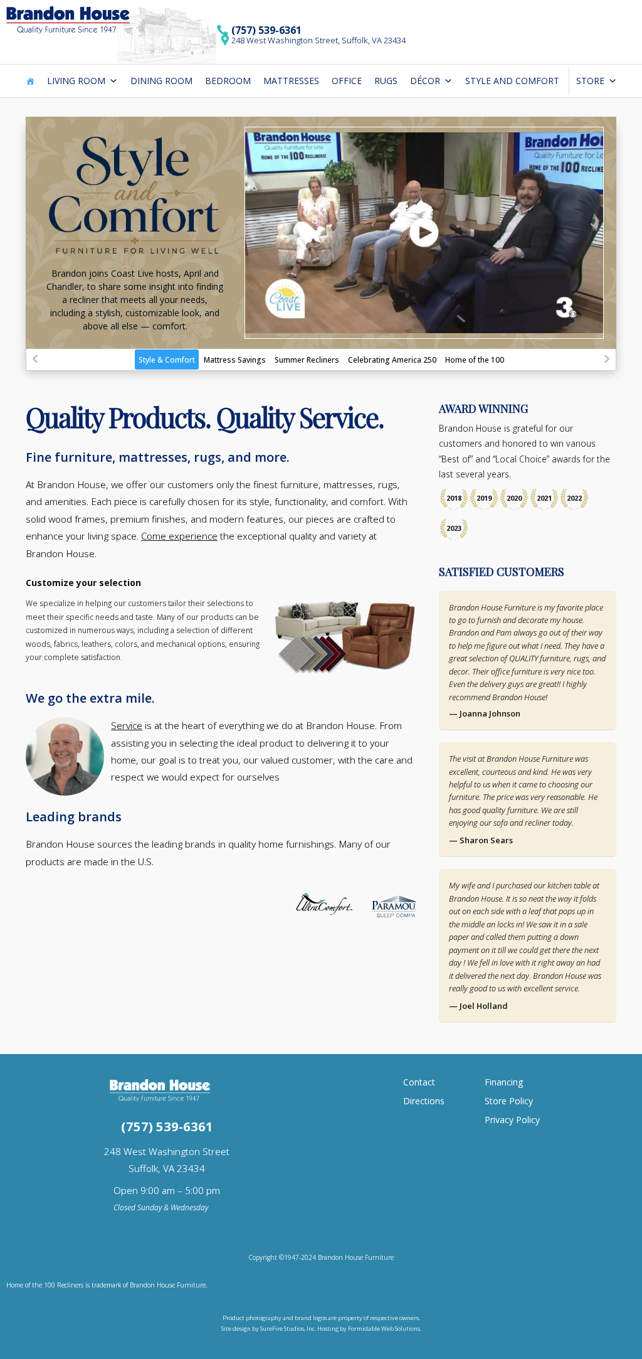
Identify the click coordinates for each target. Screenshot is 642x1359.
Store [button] (590, 81)
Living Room (76, 81)
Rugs (385, 81)
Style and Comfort (512, 81)
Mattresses (291, 81)
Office (347, 81)
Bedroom (228, 81)
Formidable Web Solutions (384, 1328)
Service (126, 725)
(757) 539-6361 (266, 30)
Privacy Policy (512, 1120)
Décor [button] (425, 81)
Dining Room (161, 81)
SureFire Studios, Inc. (288, 1328)
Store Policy (509, 1101)
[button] (35, 359)
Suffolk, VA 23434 (167, 1168)
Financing (504, 1082)
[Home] (30, 81)
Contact (419, 1082)
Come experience (179, 536)
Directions (424, 1101)
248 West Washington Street (166, 1151)
